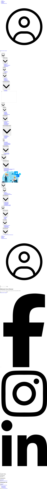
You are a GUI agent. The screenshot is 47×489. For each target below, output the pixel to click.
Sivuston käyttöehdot (3, 486)
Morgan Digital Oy (5, 488)
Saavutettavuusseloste (3, 487)
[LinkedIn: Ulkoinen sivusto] (24, 472)
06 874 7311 (2, 479)
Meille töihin (2, 2)
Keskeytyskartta (3, 1)
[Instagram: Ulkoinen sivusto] (24, 419)
